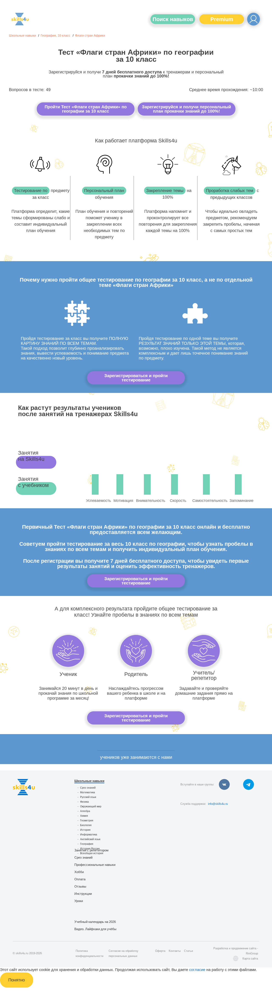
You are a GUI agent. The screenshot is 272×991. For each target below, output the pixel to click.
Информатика (88, 834)
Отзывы (80, 886)
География (86, 843)
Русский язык (88, 797)
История (85, 829)
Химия (84, 815)
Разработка (220, 948)
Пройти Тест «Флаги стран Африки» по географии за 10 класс (86, 109)
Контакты (175, 950)
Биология (86, 825)
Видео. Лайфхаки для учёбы (95, 929)
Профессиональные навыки (94, 864)
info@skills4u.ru (218, 803)
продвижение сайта (243, 948)
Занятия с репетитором (91, 850)
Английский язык (90, 839)
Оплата (79, 879)
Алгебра (85, 811)
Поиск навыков (173, 19)
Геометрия (86, 820)
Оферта (160, 950)
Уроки (78, 901)
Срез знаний (88, 787)
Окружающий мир (90, 806)
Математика (87, 792)
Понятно (16, 980)
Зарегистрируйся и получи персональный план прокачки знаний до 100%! (186, 109)
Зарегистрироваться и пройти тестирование (136, 377)
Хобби (79, 872)
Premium (221, 19)
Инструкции (83, 893)
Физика (84, 801)
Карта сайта (250, 958)
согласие (197, 970)
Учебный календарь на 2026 (95, 922)
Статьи (188, 950)
